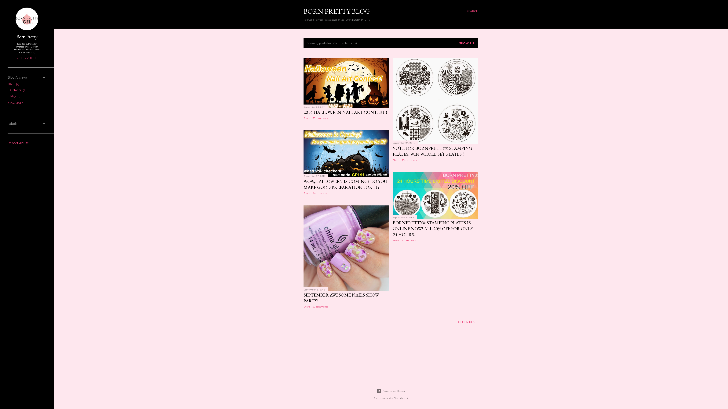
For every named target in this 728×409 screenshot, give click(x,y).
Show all (467, 43)
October (17, 90)
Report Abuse (18, 143)
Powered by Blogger (394, 390)
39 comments (320, 118)
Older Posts (468, 322)
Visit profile (27, 58)
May (15, 96)
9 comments (319, 193)
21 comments (409, 160)
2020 (13, 84)
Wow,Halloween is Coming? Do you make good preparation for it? (345, 184)
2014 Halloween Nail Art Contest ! (345, 112)
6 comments (409, 240)
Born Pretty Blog (337, 11)
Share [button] (307, 118)
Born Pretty (26, 37)
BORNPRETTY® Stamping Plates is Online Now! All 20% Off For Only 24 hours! (433, 228)
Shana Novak (401, 398)
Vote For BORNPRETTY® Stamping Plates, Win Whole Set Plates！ (432, 151)
